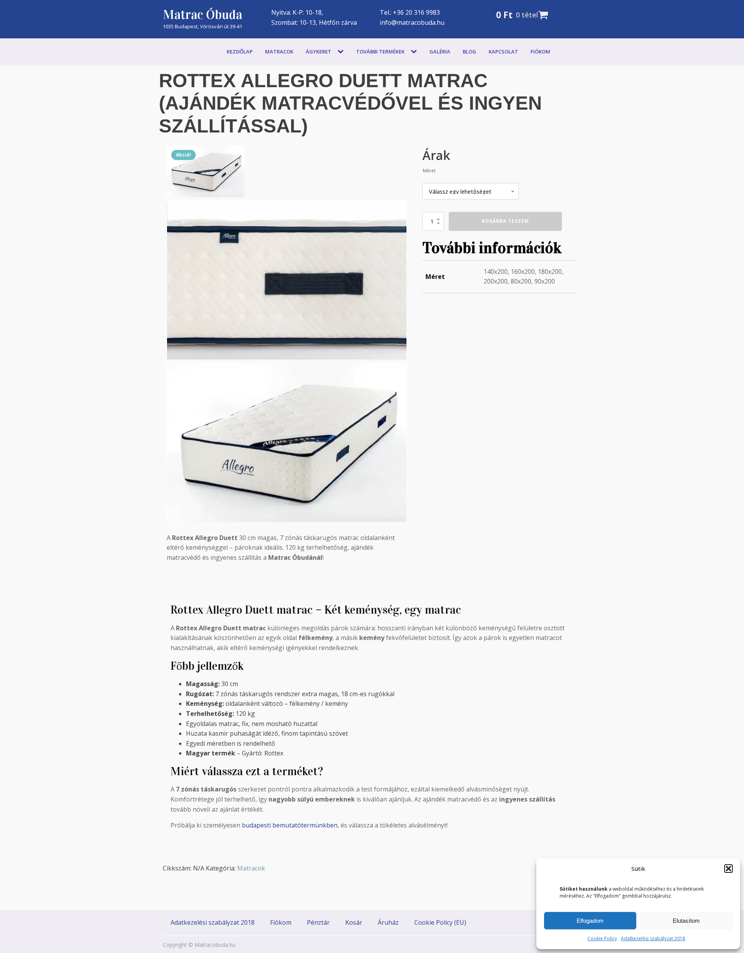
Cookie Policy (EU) (440, 922)
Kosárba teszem (505, 221)
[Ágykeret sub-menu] (342, 52)
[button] (728, 868)
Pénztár (318, 922)
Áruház (388, 922)
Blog (469, 51)
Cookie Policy (602, 938)
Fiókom (540, 51)
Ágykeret (318, 51)
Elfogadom (590, 920)
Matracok (279, 51)
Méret (429, 170)
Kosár (353, 922)
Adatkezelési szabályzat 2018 (653, 938)
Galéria (439, 51)
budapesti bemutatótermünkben (290, 825)
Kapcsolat (503, 51)
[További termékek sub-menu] (415, 52)
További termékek (380, 51)
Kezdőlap (240, 51)
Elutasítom (686, 920)
